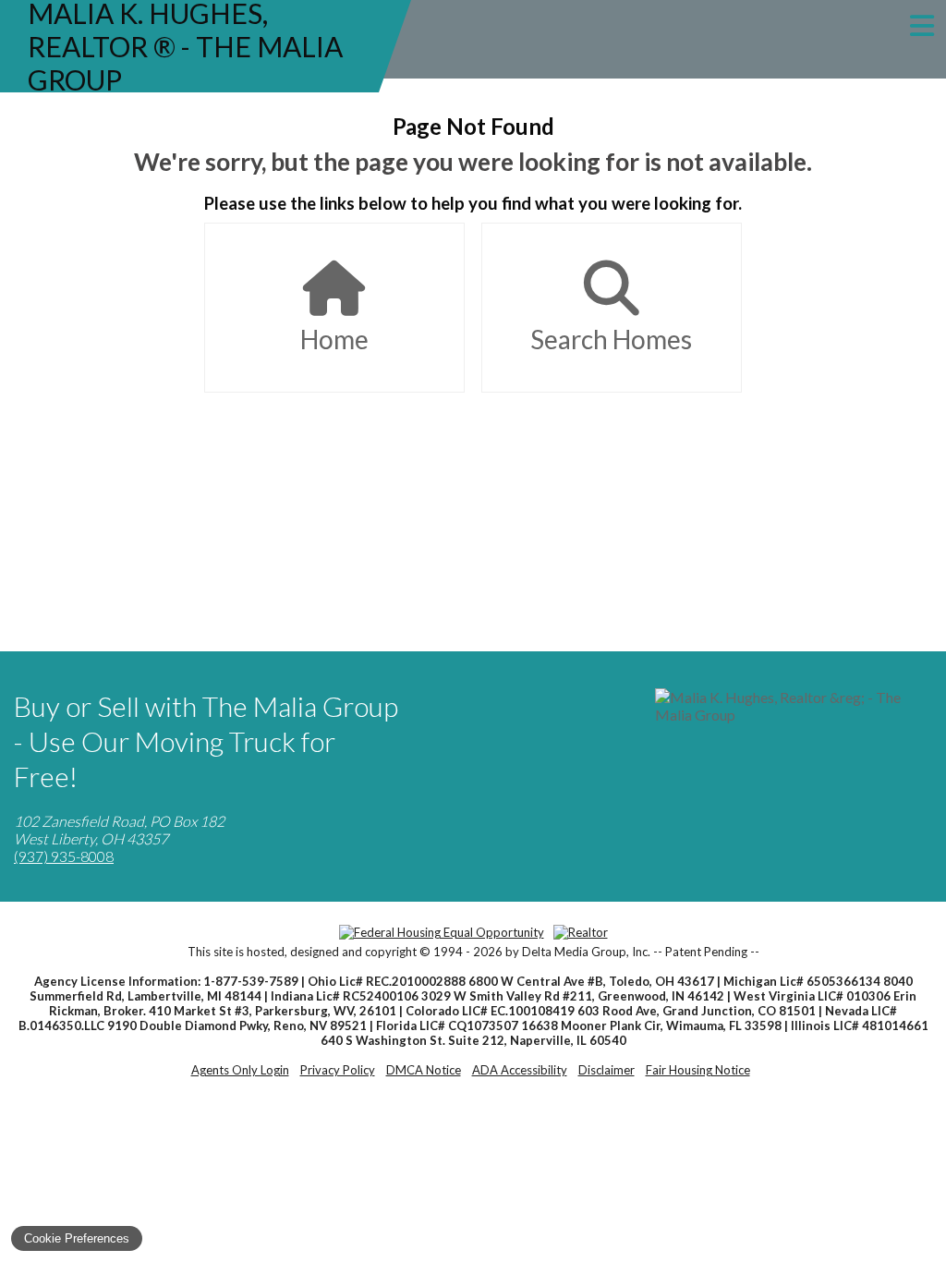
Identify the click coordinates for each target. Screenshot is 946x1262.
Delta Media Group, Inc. (586, 951)
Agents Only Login (240, 1069)
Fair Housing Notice (698, 1069)
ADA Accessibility (519, 1069)
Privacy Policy (337, 1069)
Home (334, 339)
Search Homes (611, 339)
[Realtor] (580, 932)
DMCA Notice (423, 1069)
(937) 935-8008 (64, 856)
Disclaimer (606, 1069)
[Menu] (922, 26)
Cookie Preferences (76, 1238)
